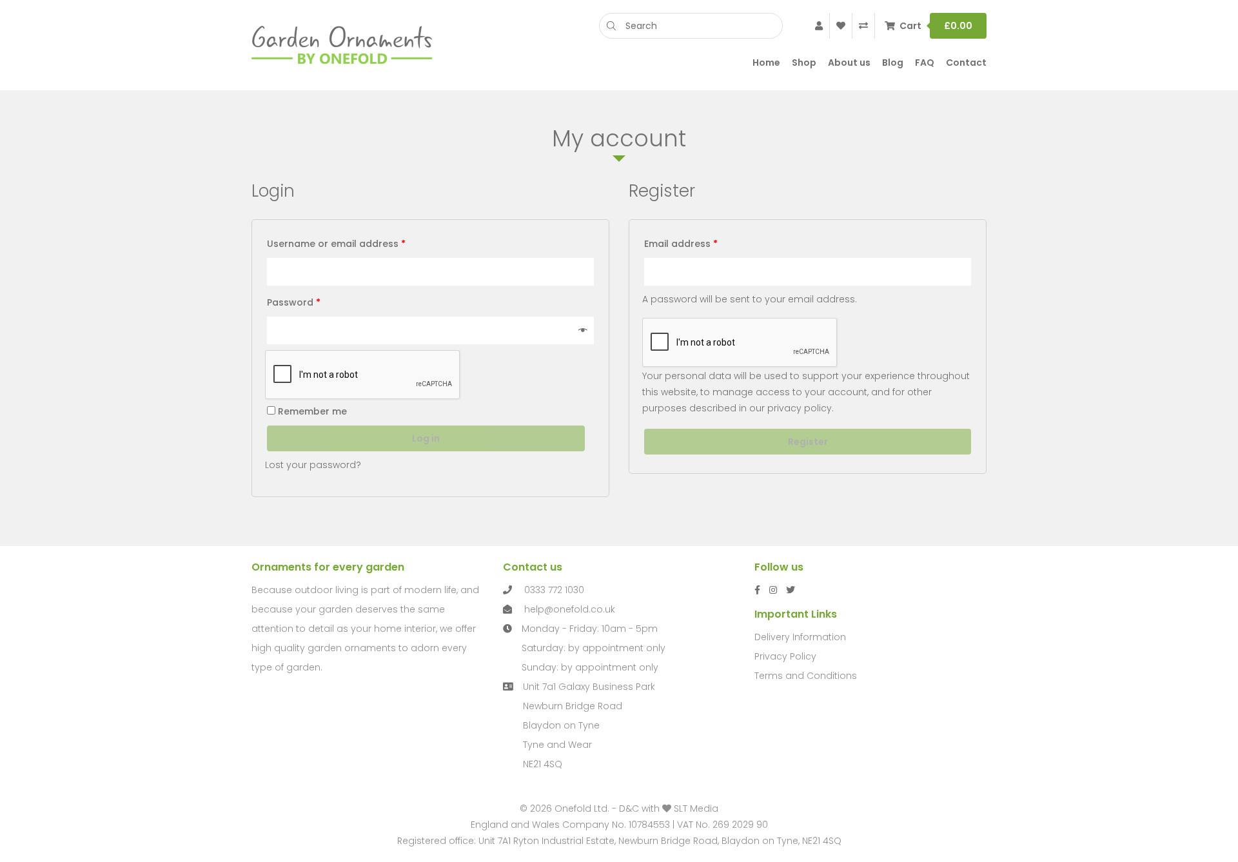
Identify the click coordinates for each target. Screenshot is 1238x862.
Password (293, 302)
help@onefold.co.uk (569, 609)
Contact (966, 62)
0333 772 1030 (554, 589)
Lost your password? (313, 464)
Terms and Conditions (805, 675)
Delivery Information (800, 637)
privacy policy (799, 408)
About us (849, 62)
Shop (804, 62)
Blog (892, 62)
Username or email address (336, 243)
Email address (681, 243)
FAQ (924, 62)
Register (808, 441)
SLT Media (696, 808)
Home (766, 62)
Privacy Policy (785, 656)
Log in (426, 438)
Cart (935, 25)
